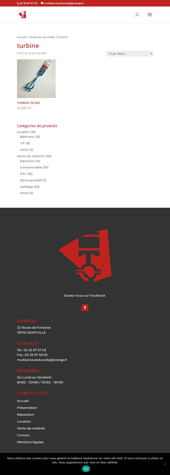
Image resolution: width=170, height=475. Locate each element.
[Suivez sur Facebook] (85, 307)
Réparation (25, 415)
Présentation (27, 408)
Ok (86, 468)
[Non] (165, 464)
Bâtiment (27, 137)
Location (23, 132)
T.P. (22, 143)
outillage (26, 187)
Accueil (22, 37)
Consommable (31, 167)
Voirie (24, 150)
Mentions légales (30, 442)
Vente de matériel (30, 156)
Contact (23, 435)
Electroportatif (31, 180)
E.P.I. (23, 174)
